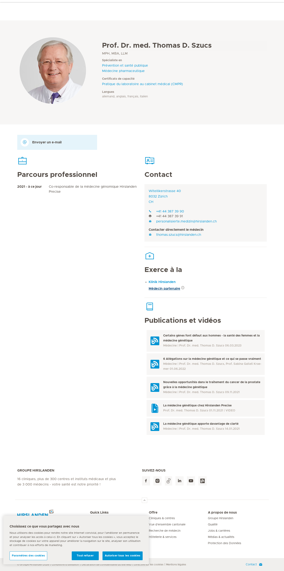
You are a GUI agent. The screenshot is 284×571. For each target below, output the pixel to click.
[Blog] (202, 481)
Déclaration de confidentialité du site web (106, 564)
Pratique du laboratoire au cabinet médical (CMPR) (142, 84)
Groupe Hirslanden (220, 518)
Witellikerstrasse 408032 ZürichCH (165, 196)
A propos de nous (222, 512)
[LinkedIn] (179, 481)
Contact (251, 564)
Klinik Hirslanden (162, 282)
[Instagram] (157, 481)
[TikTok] (168, 481)
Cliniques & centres (162, 518)
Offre (153, 512)
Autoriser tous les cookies (122, 555)
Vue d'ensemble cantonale (167, 524)
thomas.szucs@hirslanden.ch (178, 234)
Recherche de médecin (164, 530)
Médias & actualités (221, 537)
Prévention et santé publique (125, 65)
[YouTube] (191, 481)
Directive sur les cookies (148, 564)
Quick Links (99, 512)
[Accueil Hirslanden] (53, 515)
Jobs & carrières (219, 530)
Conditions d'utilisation (65, 564)
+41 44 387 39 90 (170, 211)
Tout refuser (85, 555)
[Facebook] (146, 481)
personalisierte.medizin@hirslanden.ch (186, 221)
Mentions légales (176, 564)
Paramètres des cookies (28, 555)
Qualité (212, 524)
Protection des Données (224, 543)
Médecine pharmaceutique (123, 71)
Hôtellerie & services (163, 537)
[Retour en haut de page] (144, 500)
